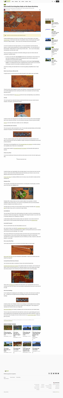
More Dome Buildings (8, 309)
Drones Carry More (7, 176)
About (5, 377)
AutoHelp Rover (34, 220)
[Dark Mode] (54, 1)
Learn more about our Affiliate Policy (8, 320)
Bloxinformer (57, 388)
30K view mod (17, 94)
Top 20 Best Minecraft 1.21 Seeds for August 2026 (16, 334)
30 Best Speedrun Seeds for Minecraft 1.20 (8, 333)
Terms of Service (12, 377)
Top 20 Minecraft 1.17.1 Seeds (16, 349)
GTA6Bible (37, 389)
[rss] (49, 373)
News (13, 1)
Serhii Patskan (6, 336)
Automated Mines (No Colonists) (26, 144)
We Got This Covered (49, 385)
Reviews (16, 1)
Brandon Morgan (34, 337)
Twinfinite (42, 384)
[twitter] (54, 373)
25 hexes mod (12, 284)
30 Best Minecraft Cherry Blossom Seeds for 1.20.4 (26, 349)
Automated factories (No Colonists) (20, 148)
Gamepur (50, 384)
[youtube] (58, 373)
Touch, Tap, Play (36, 388)
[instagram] (51, 373)
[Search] (52, 1)
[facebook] (56, 373)
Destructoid (57, 385)
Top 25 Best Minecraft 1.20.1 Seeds (7, 349)
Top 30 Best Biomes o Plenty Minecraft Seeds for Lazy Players (36, 334)
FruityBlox (50, 388)
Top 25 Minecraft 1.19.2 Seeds (35, 349)
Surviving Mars (6, 39)
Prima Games (37, 385)
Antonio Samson (25, 352)
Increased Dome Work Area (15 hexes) (11, 265)
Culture (22, 1)
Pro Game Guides (36, 384)
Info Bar (5, 122)
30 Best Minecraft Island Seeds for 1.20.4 (26, 333)
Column (26, 1)
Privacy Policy (18, 377)
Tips (19, 1)
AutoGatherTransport (21, 228)
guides (32, 314)
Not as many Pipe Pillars (8, 256)
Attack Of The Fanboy (56, 384)
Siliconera (42, 385)
